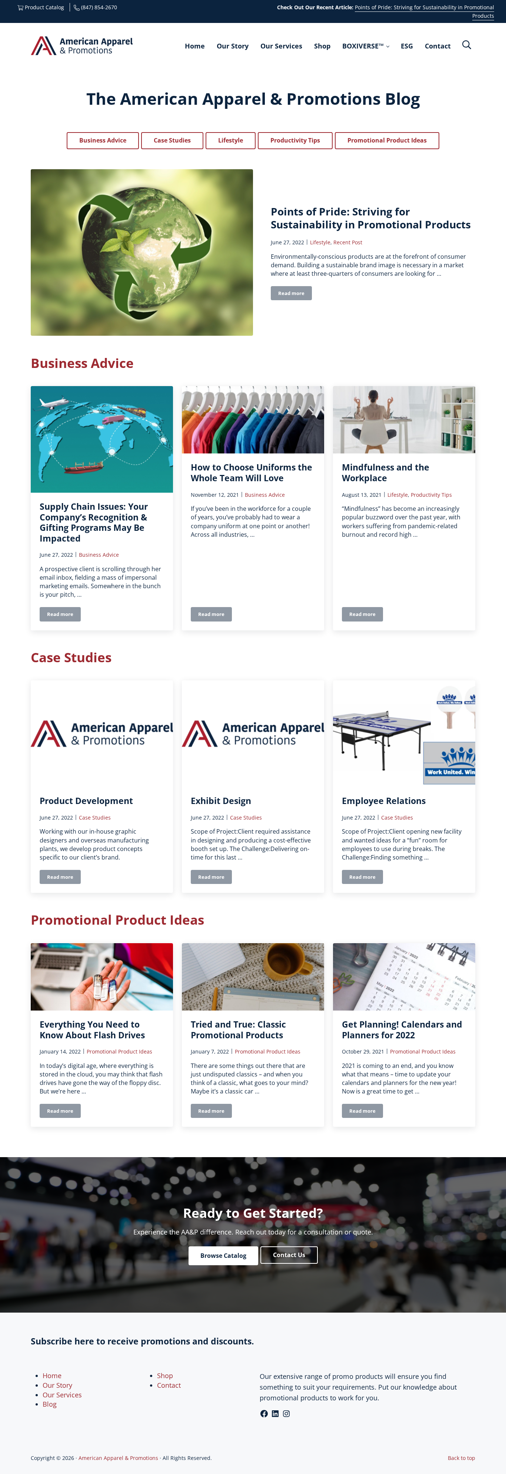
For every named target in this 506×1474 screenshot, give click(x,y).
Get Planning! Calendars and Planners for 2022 (402, 1030)
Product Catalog (43, 7)
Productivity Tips (295, 140)
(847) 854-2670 (98, 7)
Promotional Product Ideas (387, 140)
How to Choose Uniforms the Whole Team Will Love (251, 472)
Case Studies (172, 140)
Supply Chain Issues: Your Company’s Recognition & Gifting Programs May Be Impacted (94, 523)
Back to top (461, 1457)
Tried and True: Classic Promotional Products (238, 1030)
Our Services (62, 1394)
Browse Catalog (223, 1256)
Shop (165, 1375)
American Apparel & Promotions (118, 1457)
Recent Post (347, 242)
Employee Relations (384, 801)
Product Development (86, 801)
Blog (50, 1404)
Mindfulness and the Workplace (385, 472)
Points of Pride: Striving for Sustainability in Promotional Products (371, 218)
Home (52, 1375)
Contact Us (289, 1255)
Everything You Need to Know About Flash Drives (92, 1030)
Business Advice (102, 140)
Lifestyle (230, 140)
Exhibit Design (221, 801)
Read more (295, 294)
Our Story (57, 1385)
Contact (169, 1385)
